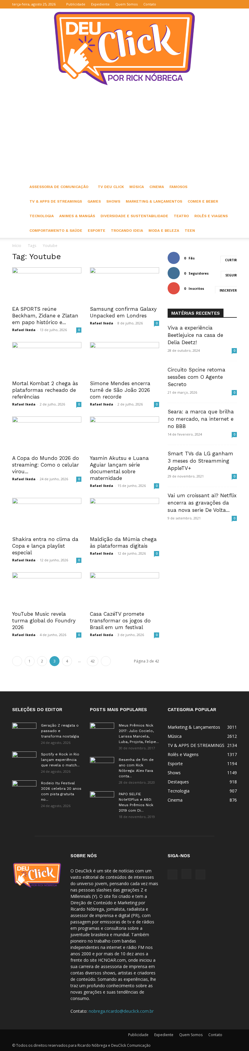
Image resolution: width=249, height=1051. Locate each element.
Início (16, 245)
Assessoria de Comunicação (58, 187)
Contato (149, 4)
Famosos (178, 187)
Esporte (96, 230)
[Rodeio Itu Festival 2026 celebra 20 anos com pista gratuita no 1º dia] (24, 788)
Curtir (231, 260)
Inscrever (228, 290)
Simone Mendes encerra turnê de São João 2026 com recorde (120, 390)
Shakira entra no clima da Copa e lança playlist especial (45, 546)
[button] (203, 4)
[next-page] (106, 661)
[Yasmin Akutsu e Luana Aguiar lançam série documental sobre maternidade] (124, 433)
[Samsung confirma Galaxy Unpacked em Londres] (124, 284)
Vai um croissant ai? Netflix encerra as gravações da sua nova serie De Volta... (202, 502)
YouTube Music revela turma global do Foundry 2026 (44, 620)
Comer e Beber (203, 201)
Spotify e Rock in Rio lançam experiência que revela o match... (60, 759)
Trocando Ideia (127, 230)
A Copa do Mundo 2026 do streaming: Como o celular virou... (45, 464)
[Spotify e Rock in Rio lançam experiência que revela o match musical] (24, 760)
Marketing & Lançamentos (154, 201)
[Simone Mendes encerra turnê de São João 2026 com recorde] (124, 359)
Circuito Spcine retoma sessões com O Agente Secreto (196, 377)
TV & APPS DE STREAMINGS (55, 201)
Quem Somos (126, 4)
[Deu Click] (124, 48)
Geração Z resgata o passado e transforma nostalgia (60, 730)
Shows (113, 201)
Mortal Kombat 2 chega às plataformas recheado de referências (45, 390)
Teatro (181, 216)
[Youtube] (232, 4)
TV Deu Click (111, 187)
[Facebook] (212, 4)
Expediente (100, 4)
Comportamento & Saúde (55, 230)
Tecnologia (41, 216)
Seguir (231, 275)
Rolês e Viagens (211, 216)
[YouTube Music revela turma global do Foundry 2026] (46, 589)
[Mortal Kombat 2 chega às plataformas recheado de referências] (46, 359)
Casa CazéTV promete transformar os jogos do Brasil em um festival (120, 620)
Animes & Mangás (77, 216)
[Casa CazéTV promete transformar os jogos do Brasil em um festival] (124, 589)
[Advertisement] (124, 133)
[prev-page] (17, 661)
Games (94, 201)
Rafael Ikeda (24, 329)
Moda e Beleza (163, 230)
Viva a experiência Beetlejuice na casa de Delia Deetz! (195, 335)
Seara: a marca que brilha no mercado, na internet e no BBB (201, 419)
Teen (190, 230)
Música (136, 187)
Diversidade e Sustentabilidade (134, 216)
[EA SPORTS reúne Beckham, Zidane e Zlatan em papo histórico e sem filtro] (46, 284)
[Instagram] (222, 4)
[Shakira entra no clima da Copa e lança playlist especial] (46, 515)
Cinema (156, 187)
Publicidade (75, 4)
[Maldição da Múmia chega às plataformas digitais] (124, 515)
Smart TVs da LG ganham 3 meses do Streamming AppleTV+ (200, 460)
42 (92, 661)
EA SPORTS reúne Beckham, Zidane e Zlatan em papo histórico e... (45, 315)
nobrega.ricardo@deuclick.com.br (121, 1011)
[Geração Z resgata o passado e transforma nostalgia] (24, 731)
